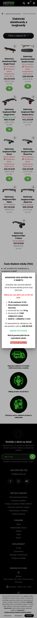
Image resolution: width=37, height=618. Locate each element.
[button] (33, 270)
